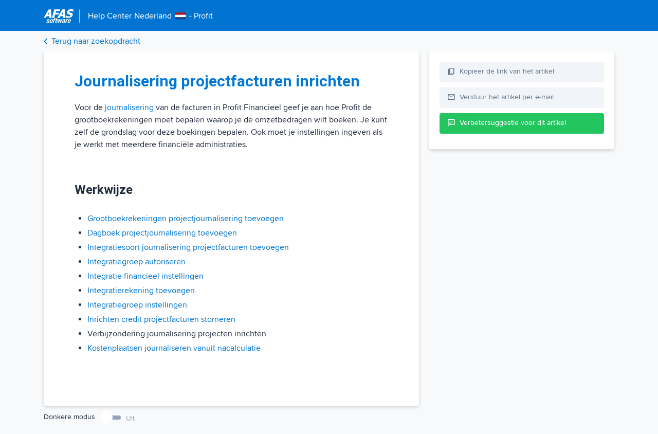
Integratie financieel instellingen (145, 276)
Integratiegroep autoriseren (136, 262)
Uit (130, 418)
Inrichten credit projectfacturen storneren (161, 319)
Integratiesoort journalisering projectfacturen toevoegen (188, 247)
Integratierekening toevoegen (141, 290)
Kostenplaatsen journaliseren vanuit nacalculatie (174, 348)
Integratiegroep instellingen (137, 305)
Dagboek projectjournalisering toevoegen (162, 233)
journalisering (129, 107)
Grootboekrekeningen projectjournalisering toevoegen (185, 218)
